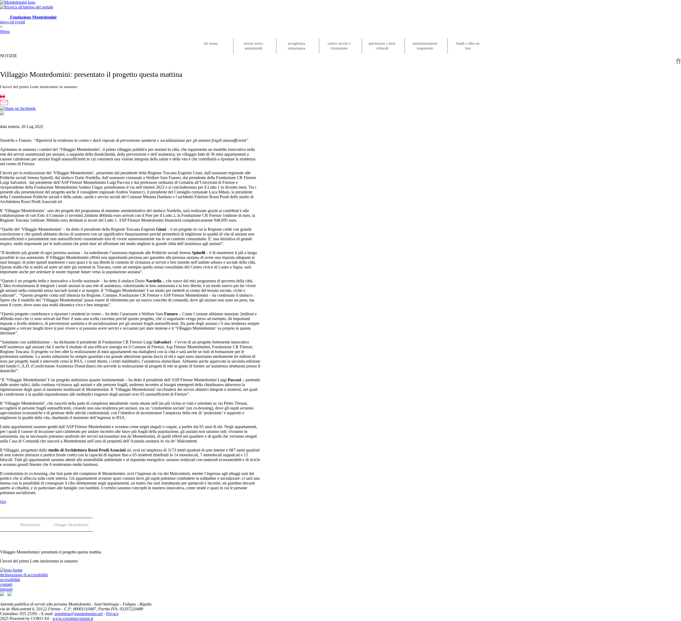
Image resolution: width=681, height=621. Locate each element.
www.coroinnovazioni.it (72, 618)
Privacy (112, 613)
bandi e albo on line (467, 46)
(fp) (3, 501)
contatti (6, 584)
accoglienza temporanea (296, 46)
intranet (6, 589)
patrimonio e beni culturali (382, 46)
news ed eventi (12, 22)
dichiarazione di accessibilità (24, 575)
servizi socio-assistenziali (254, 46)
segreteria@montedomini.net (79, 613)
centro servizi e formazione (339, 46)
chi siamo (211, 43)
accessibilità (10, 579)
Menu (5, 31)
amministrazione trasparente (425, 46)
